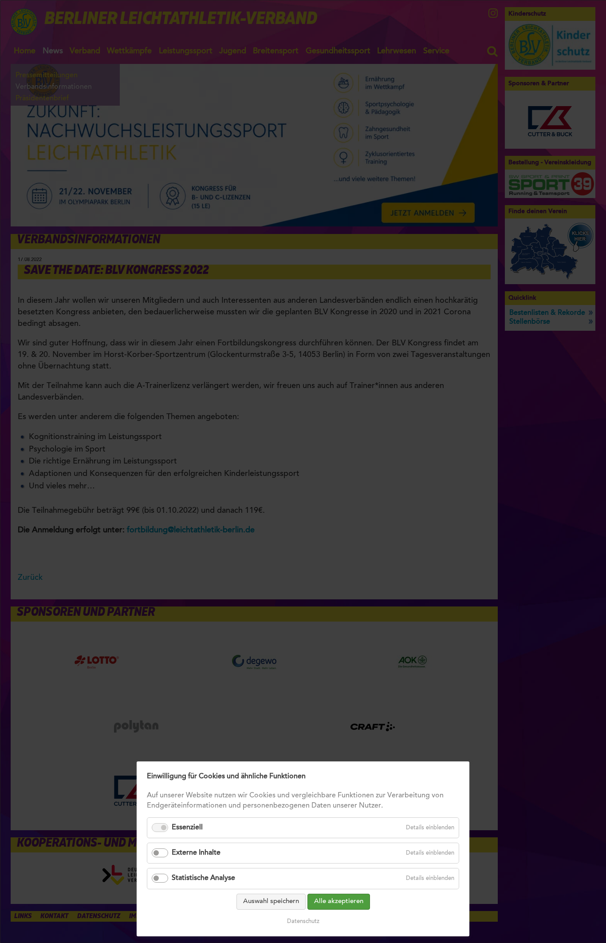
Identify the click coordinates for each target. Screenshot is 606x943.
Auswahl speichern (271, 901)
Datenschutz (303, 921)
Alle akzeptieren (338, 901)
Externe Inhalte (196, 852)
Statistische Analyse (203, 878)
